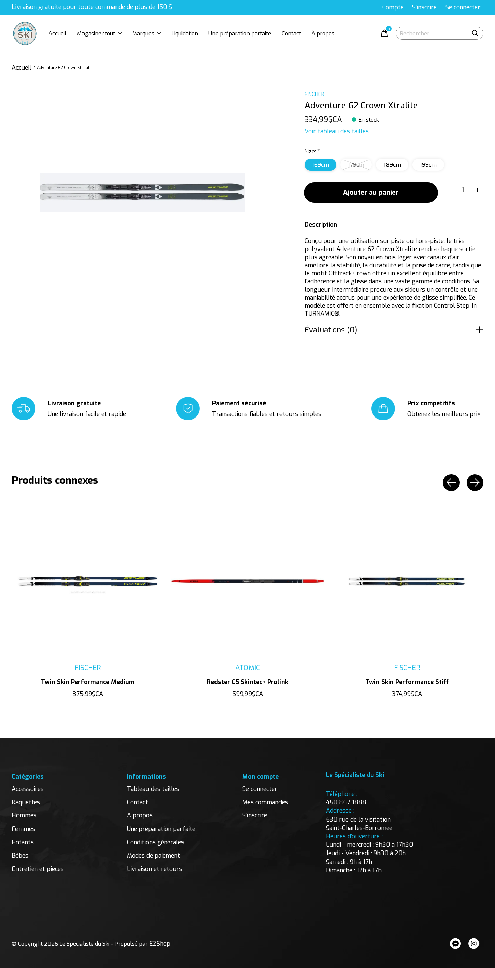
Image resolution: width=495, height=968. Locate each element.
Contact (291, 33)
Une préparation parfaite (239, 33)
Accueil (57, 33)
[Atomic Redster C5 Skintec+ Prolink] (247, 581)
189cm (392, 164)
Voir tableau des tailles (337, 131)
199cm (428, 164)
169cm (320, 164)
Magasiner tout (96, 33)
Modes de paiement (153, 856)
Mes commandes (265, 802)
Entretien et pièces (38, 869)
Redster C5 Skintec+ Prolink (247, 682)
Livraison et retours (154, 869)
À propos (322, 33)
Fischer (314, 94)
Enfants (23, 842)
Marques (143, 33)
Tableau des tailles (153, 789)
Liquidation (184, 33)
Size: (312, 151)
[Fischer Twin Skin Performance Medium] (88, 581)
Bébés (20, 856)
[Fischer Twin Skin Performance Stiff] (407, 581)
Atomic (247, 667)
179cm (356, 164)
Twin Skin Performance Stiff (407, 682)
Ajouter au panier (371, 192)
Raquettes (26, 802)
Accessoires (28, 789)
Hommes (24, 815)
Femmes (23, 829)
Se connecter (259, 789)
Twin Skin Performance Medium (88, 682)
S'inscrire (254, 815)
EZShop (159, 944)
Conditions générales (155, 842)
